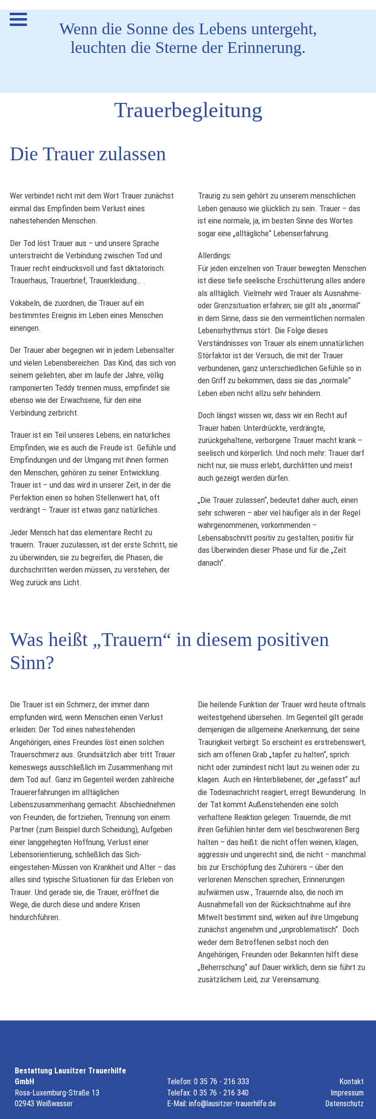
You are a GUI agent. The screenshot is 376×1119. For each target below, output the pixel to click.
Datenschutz (344, 1103)
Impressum (347, 1092)
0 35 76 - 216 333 (221, 1081)
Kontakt (351, 1081)
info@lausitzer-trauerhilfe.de (232, 1103)
